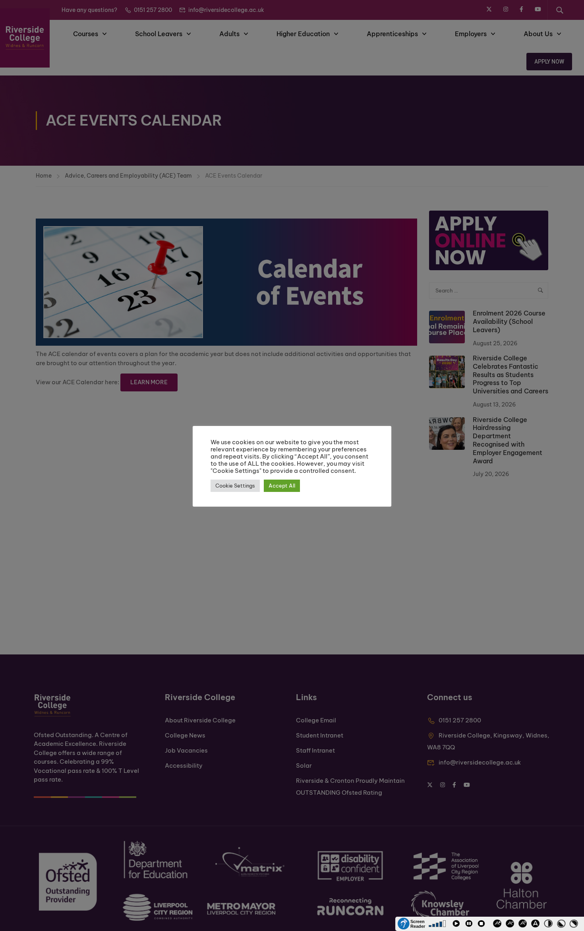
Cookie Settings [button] (235, 485)
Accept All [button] (282, 485)
